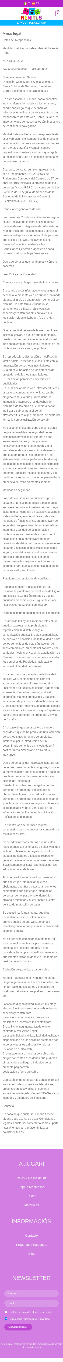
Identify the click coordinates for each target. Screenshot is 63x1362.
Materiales (31, 1205)
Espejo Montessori (31, 1187)
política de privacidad (41, 1312)
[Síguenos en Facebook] (27, 1264)
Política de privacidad (25, 1344)
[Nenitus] (31, 13)
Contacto (31, 1235)
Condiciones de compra (50, 1344)
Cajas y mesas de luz (32, 1178)
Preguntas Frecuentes (31, 1244)
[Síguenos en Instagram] (35, 1264)
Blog (31, 1253)
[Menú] (5, 13)
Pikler (32, 1196)
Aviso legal (6, 1344)
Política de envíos (32, 1347)
